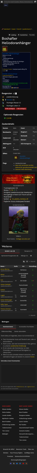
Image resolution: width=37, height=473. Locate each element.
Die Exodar (23, 281)
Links (32, 35)
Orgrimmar (23, 296)
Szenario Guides (24, 431)
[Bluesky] (17, 463)
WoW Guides (6, 406)
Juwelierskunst (27, 29)
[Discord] (10, 463)
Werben (5, 453)
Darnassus (23, 270)
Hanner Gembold (5, 284)
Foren (32, 357)
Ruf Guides (22, 424)
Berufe (19, 29)
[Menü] (2, 2)
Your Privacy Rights (16, 453)
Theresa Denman (6, 309)
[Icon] (5, 49)
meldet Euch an (20, 386)
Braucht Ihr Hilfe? (8, 449)
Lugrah (3, 295)
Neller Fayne (4, 304)
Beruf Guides (6, 421)
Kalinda (3, 290)
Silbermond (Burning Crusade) (23, 290)
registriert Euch (30, 386)
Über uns (31, 449)
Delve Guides (6, 412)
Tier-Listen (22, 440)
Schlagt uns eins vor (23, 239)
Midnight (5, 434)
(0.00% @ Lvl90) (23, 83)
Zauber (13, 29)
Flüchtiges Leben (13, 63)
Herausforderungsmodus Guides (27, 434)
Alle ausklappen (10, 108)
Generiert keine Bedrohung (23, 169)
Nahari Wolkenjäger (6, 300)
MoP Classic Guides (25, 406)
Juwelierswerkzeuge (8, 58)
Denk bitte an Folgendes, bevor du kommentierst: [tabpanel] (18, 362)
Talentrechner (7, 428)
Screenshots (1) (18, 205)
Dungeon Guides (24, 415)
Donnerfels (23, 300)
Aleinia (2, 274)
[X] (13, 463)
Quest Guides (23, 421)
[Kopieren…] (24, 261)
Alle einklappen (22, 108)
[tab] (10, 251)
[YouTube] (23, 463)
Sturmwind (23, 309)
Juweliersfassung (7, 61)
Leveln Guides (6, 415)
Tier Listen (5, 431)
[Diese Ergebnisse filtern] (27, 261)
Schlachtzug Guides (8, 424)
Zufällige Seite (29, 453)
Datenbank (7, 29)
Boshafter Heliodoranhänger (10, 74)
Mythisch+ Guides (8, 418)
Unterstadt (23, 305)
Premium (10, 456)
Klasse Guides (6, 409)
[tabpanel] (18, 288)
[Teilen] (35, 2)
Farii (2, 280)
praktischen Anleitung (18, 346)
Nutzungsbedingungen (18, 460)
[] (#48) (5, 66)
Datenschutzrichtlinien (22, 456)
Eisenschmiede (23, 285)
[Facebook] (20, 463)
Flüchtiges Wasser (13, 103)
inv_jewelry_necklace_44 (20, 199)
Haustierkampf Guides (26, 428)
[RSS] (26, 463)
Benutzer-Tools (21, 449)
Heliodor (14, 61)
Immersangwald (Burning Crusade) (23, 275)
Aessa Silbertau (5, 269)
